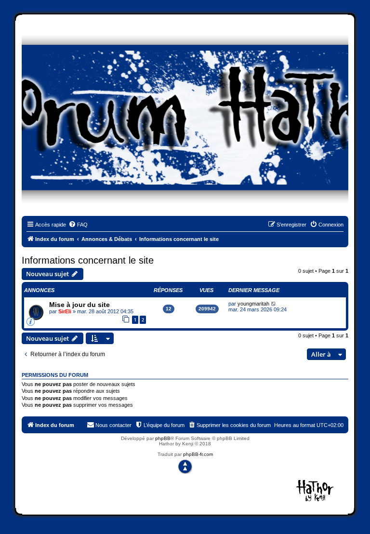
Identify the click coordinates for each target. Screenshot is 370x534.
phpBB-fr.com (198, 454)
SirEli (64, 311)
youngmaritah (253, 304)
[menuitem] (78, 224)
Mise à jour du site (79, 304)
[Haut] (185, 466)
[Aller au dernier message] (274, 304)
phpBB (163, 438)
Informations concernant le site (88, 260)
